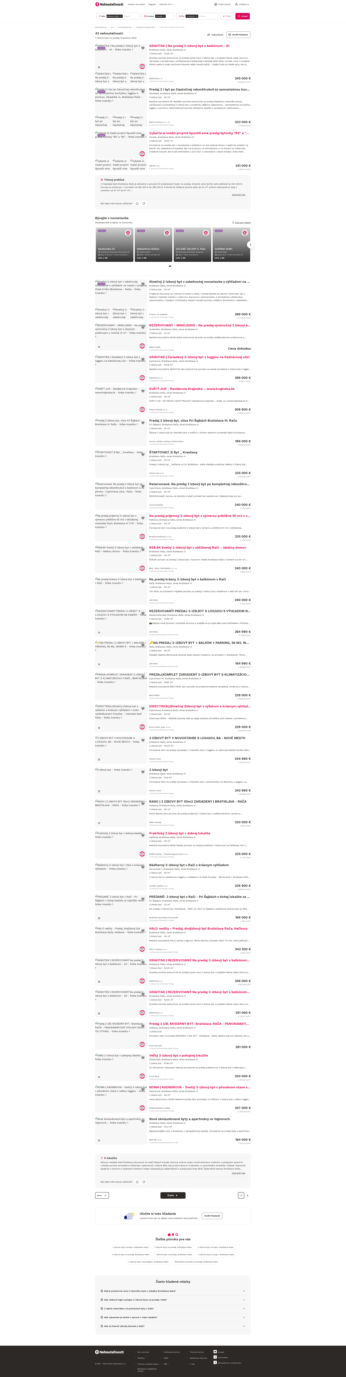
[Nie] (144, 203)
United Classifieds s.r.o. (116, 1364)
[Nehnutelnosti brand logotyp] (109, 4)
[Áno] (137, 203)
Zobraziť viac (238, 194)
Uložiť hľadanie (240, 34)
